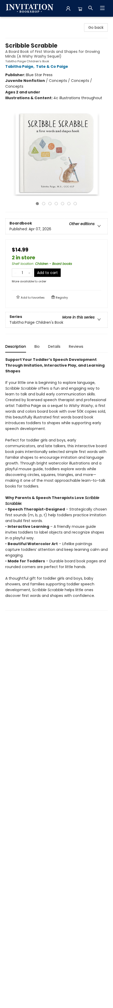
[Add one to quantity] (29, 273)
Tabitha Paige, (20, 66)
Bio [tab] (37, 346)
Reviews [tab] (76, 346)
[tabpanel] (56, 484)
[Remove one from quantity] (15, 273)
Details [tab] (54, 346)
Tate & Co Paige (52, 66)
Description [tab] (15, 346)
